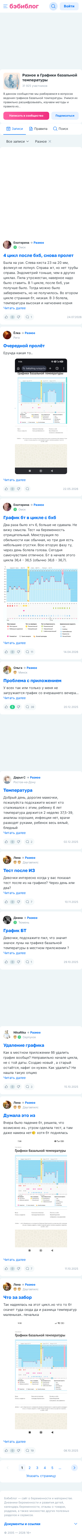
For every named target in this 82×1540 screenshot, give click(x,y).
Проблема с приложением (32, 680)
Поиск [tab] (63, 129)
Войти (69, 6)
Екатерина (21, 242)
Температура (17, 790)
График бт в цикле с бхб (29, 517)
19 (32, 1450)
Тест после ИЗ (19, 870)
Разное (39, 242)
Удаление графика (23, 1045)
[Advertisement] (41, 194)
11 (32, 652)
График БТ (14, 930)
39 (32, 707)
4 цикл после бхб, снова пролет (38, 255)
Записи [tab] (17, 129)
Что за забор (17, 1297)
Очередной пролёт (24, 345)
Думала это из (19, 1115)
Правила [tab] (40, 129)
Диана (18, 917)
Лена (17, 857)
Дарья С (19, 777)
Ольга (17, 667)
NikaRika (19, 1032)
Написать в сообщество (26, 115)
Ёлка (16, 333)
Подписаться (65, 115)
